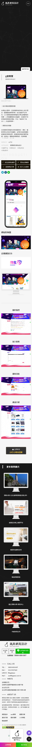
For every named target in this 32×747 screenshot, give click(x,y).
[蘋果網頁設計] (10, 3)
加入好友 (24, 745)
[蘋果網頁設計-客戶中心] (17, 736)
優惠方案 (22, 714)
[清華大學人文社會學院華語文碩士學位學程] (16, 485)
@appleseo (11, 673)
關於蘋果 (13, 718)
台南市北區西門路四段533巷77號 (12, 685)
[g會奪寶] (16, 92)
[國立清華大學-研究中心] (16, 594)
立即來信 (16, 450)
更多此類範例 (24, 162)
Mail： (4, 676)
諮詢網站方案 (9, 167)
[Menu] (28, 3)
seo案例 (13, 714)
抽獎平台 (5, 148)
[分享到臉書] (5, 172)
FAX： (4, 670)
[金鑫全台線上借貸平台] (16, 512)
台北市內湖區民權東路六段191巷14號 (14, 690)
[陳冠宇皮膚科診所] (16, 539)
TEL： (4, 667)
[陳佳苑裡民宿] (16, 566)
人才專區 (22, 718)
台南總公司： (6, 682)
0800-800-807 (13, 667)
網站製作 (5, 150)
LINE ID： (5, 673)
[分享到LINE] (8, 172)
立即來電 (8, 745)
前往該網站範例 (9, 162)
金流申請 (5, 651)
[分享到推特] (2, 172)
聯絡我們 (5, 721)
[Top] (29, 739)
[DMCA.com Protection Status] (8, 727)
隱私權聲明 (23, 725)
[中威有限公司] (16, 621)
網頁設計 (13, 148)
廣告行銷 (5, 718)
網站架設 (21, 148)
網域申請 (12, 651)
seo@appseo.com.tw (14, 676)
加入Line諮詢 (24, 167)
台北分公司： (6, 688)
